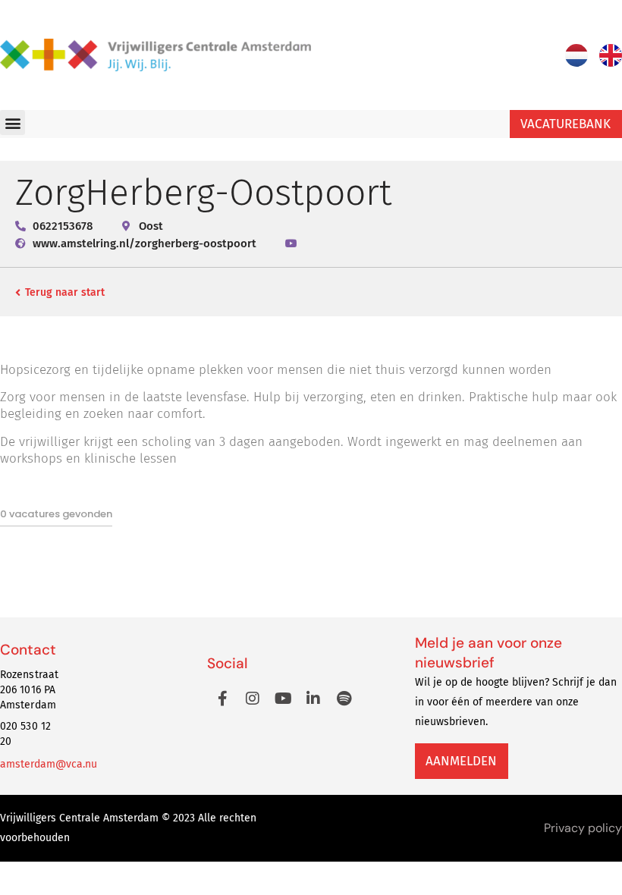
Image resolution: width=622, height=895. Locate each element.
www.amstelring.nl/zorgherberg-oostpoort (144, 243)
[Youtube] (283, 698)
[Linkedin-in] (313, 698)
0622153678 (63, 226)
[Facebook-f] (222, 698)
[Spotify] (343, 698)
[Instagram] (252, 698)
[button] (12, 122)
